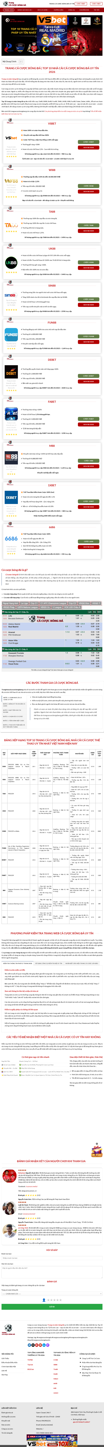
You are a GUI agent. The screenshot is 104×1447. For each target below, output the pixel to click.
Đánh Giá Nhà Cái (24, 10)
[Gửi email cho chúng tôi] (33, 1345)
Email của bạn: (7, 1254)
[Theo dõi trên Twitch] (47, 1345)
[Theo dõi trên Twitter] (29, 1345)
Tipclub (30, 1365)
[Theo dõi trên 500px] (44, 1345)
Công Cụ (71, 10)
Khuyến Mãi (84, 10)
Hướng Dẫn (58, 10)
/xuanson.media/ (31, 1186)
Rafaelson (21, 1173)
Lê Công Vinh (23, 1228)
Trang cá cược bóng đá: (10, 1290)
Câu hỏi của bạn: (7, 1264)
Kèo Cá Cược (43, 10)
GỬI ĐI (52, 1307)
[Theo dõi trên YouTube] (40, 1345)
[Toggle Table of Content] (19, 61)
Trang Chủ (8, 10)
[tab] (14, 699)
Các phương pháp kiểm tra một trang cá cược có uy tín (63, 111)
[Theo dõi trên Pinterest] (36, 1345)
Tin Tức (97, 10)
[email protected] (29, 1214)
